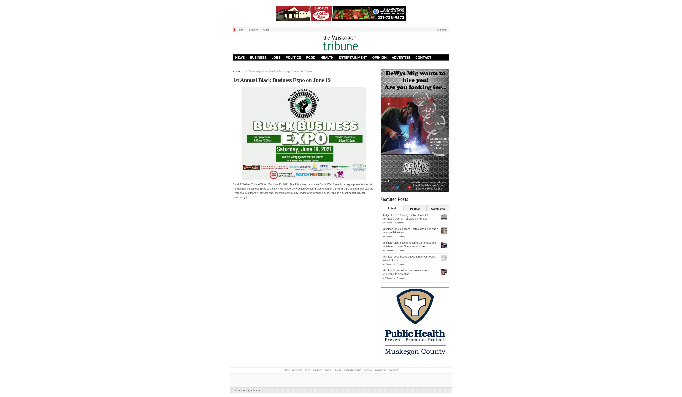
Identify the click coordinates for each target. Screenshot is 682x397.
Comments (438, 208)
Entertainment (353, 57)
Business (258, 57)
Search (443, 29)
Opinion (379, 57)
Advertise (401, 57)
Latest (392, 208)
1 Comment (399, 223)
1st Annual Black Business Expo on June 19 (282, 80)
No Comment (399, 237)
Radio (240, 29)
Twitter (265, 29)
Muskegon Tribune (251, 390)
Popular (415, 208)
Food (310, 57)
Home (236, 71)
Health (327, 57)
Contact (423, 57)
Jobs (276, 57)
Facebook (253, 29)
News (240, 57)
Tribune (388, 223)
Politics (293, 57)
